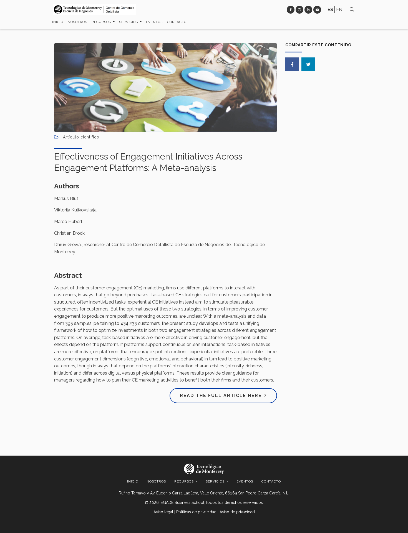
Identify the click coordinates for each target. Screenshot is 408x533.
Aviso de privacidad (237, 512)
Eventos (154, 22)
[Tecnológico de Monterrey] (94, 10)
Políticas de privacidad (196, 512)
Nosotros (77, 22)
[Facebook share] (292, 64)
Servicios (129, 22)
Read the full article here (221, 395)
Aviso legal (163, 512)
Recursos (102, 22)
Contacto (177, 22)
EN (339, 9)
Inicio (57, 22)
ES (330, 9)
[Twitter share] (308, 64)
